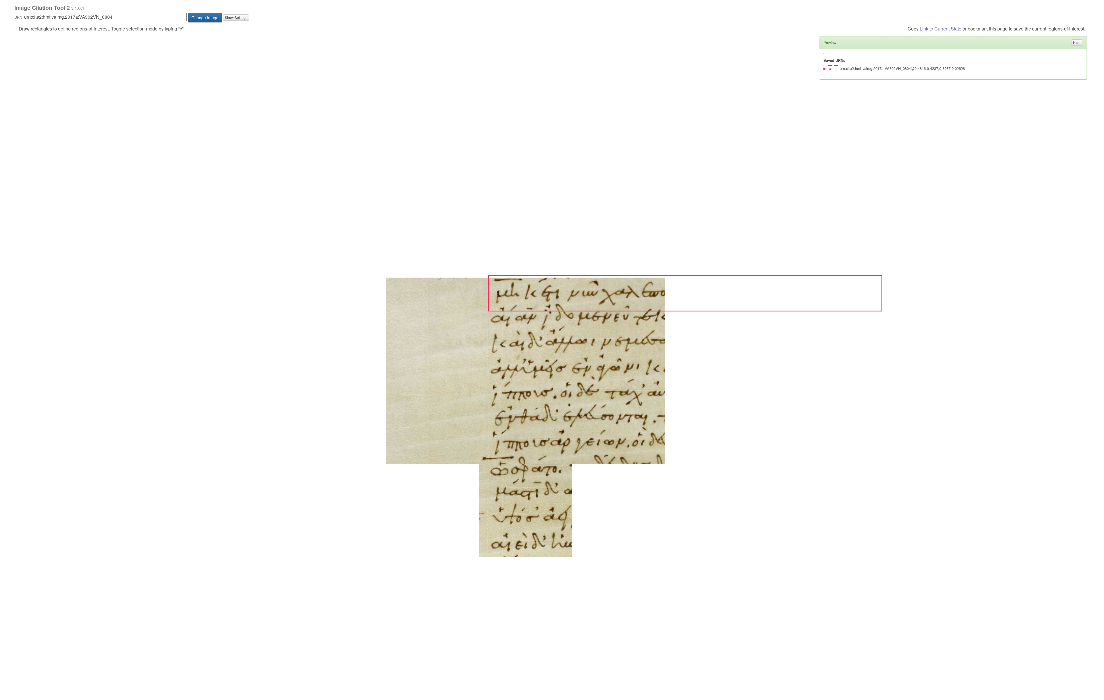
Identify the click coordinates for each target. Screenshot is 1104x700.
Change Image (204, 17)
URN (18, 17)
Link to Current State (940, 28)
